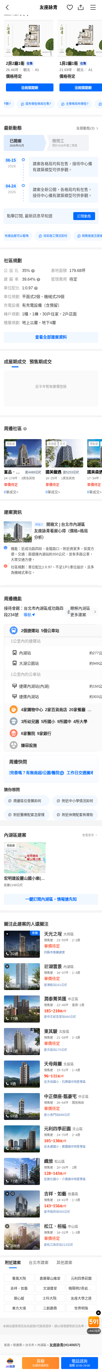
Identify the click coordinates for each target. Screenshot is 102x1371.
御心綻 (19, 1298)
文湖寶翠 (50, 1288)
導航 (27, 615)
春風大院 (19, 1278)
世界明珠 (81, 1308)
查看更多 (88, 835)
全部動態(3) (86, 128)
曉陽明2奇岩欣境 (82, 1288)
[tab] (15, 361)
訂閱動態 (84, 216)
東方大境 (19, 1308)
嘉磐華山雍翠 (50, 1278)
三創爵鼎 (50, 1308)
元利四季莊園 (81, 1278)
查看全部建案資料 (51, 337)
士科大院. (50, 1298)
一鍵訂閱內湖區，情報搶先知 (51, 899)
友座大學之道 (81, 1298)
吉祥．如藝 (19, 1288)
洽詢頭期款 (29, 88)
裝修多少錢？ (85, 13)
